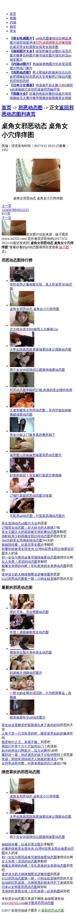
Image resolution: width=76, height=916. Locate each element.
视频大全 (19, 93)
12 (24, 210)
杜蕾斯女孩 (34, 47)
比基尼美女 (18, 47)
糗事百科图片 (26, 55)
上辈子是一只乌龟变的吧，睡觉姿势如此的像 (34, 733)
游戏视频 (51, 98)
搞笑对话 (61, 55)
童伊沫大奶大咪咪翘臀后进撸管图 (26, 574)
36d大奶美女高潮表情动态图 (22, 540)
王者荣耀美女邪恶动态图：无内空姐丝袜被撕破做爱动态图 (40, 412)
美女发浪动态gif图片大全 (19, 523)
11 (20, 210)
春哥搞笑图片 (45, 55)
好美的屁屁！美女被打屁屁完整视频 (36, 475)
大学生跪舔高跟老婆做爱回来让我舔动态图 (40, 349)
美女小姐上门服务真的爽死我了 (32, 435)
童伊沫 (31, 42)
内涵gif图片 (21, 64)
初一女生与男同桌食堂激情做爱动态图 (29, 557)
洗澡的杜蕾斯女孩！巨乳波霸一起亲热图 (31, 891)
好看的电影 (37, 93)
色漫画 (40, 85)
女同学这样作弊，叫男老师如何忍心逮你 (31, 763)
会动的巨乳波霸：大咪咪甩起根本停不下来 (32, 882)
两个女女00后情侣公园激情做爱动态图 (37, 369)
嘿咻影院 (22, 76)
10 (17, 210)
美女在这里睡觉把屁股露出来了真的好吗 (31, 725)
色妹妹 (37, 64)
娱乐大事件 (24, 98)
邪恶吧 (24, 81)
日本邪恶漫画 (34, 89)
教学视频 (38, 98)
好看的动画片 (55, 93)
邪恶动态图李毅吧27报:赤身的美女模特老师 (41, 390)
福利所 (47, 72)
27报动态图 (63, 76)
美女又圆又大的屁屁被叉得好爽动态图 (29, 532)
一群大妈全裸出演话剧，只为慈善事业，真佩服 (40, 695)
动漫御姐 (17, 89)
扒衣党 (60, 64)
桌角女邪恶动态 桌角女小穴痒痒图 (34, 309)
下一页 (6, 218)
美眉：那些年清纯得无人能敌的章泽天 (29, 759)
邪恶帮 (14, 81)
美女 (13, 31)
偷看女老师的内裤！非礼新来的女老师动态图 (34, 566)
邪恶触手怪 (52, 89)
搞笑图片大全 (22, 51)
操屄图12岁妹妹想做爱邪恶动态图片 (36, 455)
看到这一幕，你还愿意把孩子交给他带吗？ (32, 755)
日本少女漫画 (22, 85)
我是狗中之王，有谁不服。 (21, 742)
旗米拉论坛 (60, 72)
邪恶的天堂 (37, 76)
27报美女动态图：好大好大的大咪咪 (28, 527)
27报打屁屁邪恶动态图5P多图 (31, 495)
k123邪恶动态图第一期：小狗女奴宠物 (29, 578)
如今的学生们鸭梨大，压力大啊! (25, 750)
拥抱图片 (48, 64)
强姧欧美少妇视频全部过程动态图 (26, 536)
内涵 (13, 22)
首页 (13, 14)
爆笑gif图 (52, 51)
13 (27, 210)
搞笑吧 (40, 51)
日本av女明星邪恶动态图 (19, 887)
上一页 (6, 206)
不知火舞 (51, 85)
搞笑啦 (21, 42)
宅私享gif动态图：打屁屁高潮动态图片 (37, 516)
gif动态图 (42, 38)
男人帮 (37, 72)
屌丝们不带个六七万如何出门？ (24, 746)
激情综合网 (57, 38)
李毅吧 (50, 76)
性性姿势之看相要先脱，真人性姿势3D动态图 (41, 286)
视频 (13, 18)
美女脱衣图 (50, 47)
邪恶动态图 (21, 72)
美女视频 (64, 98)
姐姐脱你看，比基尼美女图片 (23, 544)
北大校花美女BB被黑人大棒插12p (34, 329)
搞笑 (13, 26)
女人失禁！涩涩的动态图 (19, 561)
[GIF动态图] (10, 4)
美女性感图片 (22, 38)
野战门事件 (24, 68)
